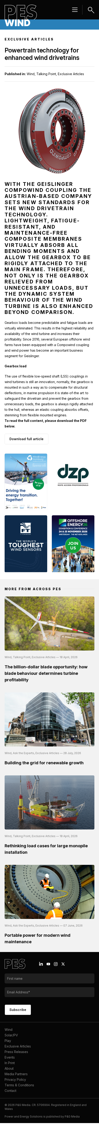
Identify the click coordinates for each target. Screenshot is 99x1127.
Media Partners (16, 1074)
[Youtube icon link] (48, 964)
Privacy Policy (15, 1079)
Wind (8, 1030)
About (9, 1068)
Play (8, 1041)
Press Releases (16, 1052)
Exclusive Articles (18, 1046)
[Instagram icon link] (56, 964)
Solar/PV (11, 1035)
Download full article (26, 439)
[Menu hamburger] (75, 9)
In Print (10, 1063)
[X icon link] (63, 964)
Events (10, 1057)
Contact (10, 1091)
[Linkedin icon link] (41, 964)
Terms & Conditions (19, 1085)
